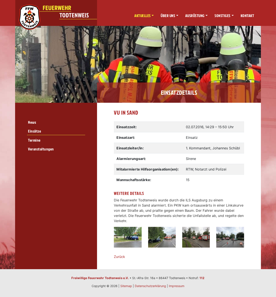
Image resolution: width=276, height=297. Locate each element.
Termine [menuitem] (34, 140)
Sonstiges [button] (223, 15)
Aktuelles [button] (142, 15)
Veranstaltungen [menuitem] (41, 149)
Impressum (176, 286)
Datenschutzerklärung (150, 286)
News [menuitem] (32, 122)
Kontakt (247, 15)
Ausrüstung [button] (195, 15)
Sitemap (126, 286)
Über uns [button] (168, 15)
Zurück (119, 256)
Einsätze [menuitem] (34, 131)
